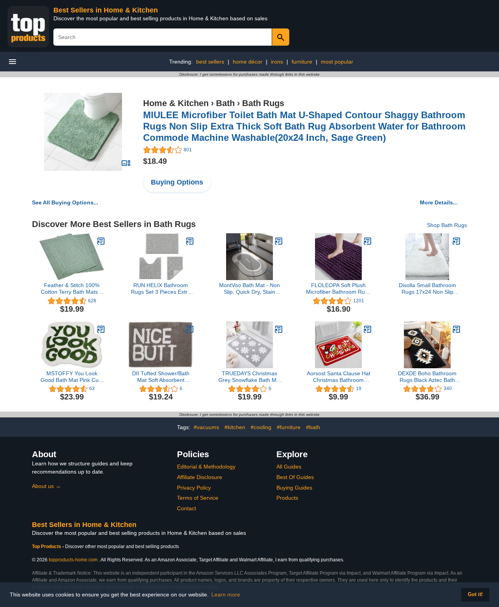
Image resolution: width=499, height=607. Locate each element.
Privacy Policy (194, 488)
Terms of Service (197, 498)
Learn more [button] (225, 594)
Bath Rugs (263, 103)
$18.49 (155, 161)
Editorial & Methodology (206, 466)
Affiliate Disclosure (199, 477)
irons (277, 62)
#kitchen (235, 427)
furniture (302, 62)
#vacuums (206, 427)
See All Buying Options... (65, 202)
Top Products (47, 546)
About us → (46, 486)
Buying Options (177, 182)
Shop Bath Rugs (447, 225)
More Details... (439, 202)
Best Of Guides (295, 477)
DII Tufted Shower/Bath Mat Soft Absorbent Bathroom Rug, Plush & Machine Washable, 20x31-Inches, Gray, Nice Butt (160, 376)
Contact (186, 508)
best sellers (210, 62)
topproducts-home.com (73, 560)
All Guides (288, 466)
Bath (225, 103)
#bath (313, 427)
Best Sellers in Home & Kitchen (105, 10)
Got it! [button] (475, 594)
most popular (337, 62)
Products (287, 498)
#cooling (261, 427)
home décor (247, 62)
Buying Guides (294, 488)
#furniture (289, 427)
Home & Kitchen (176, 103)
